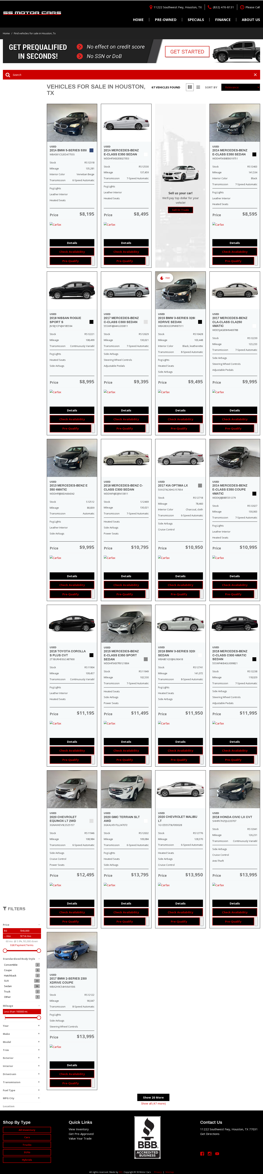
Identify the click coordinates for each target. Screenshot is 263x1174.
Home (138, 19)
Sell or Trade (180, 210)
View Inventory (79, 1129)
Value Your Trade (80, 1138)
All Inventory (27, 1130)
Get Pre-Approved (81, 1134)
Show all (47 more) (153, 1103)
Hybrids (27, 1159)
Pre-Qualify (70, 261)
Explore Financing (93, 260)
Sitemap (169, 1172)
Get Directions (209, 1134)
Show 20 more (153, 1097)
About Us (251, 19)
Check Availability (72, 252)
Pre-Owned (166, 19)
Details (72, 243)
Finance (223, 19)
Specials (196, 19)
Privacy (158, 1172)
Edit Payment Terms (22, 945)
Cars (27, 1137)
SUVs (27, 1152)
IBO (120, 1172)
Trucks (27, 1144)
